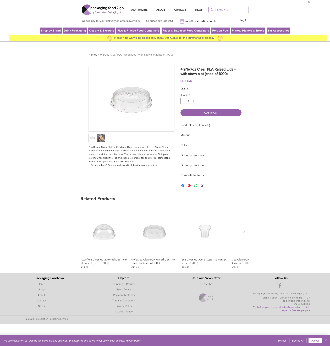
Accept (315, 340)
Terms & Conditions (124, 300)
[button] (309, 2)
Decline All (298, 340)
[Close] (326, 340)
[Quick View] (104, 231)
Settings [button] (282, 340)
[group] (165, 239)
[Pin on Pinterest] (189, 186)
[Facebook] (280, 285)
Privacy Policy (124, 306)
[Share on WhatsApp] (196, 186)
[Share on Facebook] (183, 186)
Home (92, 54)
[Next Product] (244, 231)
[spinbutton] (188, 101)
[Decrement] (183, 101)
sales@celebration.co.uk (134, 165)
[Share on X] (202, 186)
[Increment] (194, 101)
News (41, 306)
